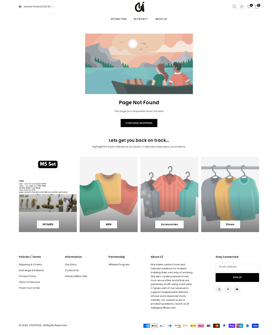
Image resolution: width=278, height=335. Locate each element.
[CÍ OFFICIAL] (139, 6)
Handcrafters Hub (76, 276)
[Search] (234, 7)
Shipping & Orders (30, 264)
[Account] (241, 7)
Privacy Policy (27, 276)
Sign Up (237, 277)
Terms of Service (29, 282)
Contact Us (72, 270)
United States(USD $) (37, 6)
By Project (141, 19)
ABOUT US (161, 19)
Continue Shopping (139, 123)
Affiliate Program (119, 264)
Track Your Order (29, 288)
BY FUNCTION (118, 19)
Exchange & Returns (31, 270)
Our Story (71, 264)
